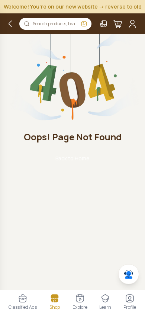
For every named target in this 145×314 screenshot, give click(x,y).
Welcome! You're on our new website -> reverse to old (73, 6)
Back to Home (72, 158)
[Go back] (10, 23)
